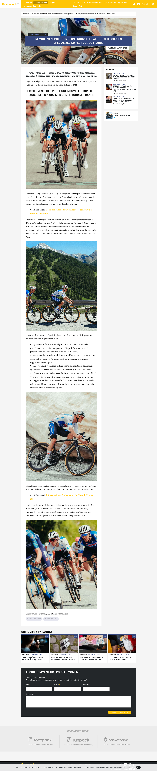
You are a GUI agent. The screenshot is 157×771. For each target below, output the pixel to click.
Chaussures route (49, 14)
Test (80, 6)
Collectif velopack (110, 2)
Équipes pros (122, 2)
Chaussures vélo (41, 2)
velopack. (26, 14)
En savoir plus (128, 767)
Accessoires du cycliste (32, 6)
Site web (86, 684)
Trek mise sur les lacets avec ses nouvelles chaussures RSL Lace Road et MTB (124, 88)
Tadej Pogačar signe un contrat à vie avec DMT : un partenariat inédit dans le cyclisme (33, 660)
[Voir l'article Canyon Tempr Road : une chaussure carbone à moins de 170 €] (64, 643)
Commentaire (31, 694)
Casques (52, 2)
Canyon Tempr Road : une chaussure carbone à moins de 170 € (124, 76)
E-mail (57, 684)
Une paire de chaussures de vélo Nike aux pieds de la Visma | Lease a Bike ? (123, 100)
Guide (75, 6)
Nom (28, 684)
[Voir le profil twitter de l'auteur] (114, 118)
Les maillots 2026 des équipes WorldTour (87, 2)
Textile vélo (28, 2)
